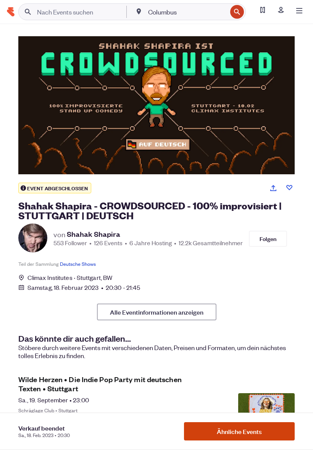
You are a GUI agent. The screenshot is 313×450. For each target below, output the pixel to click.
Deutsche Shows (78, 263)
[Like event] (289, 187)
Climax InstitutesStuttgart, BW (69, 277)
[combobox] (187, 12)
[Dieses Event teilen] (273, 188)
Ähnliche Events (239, 431)
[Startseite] (10, 11)
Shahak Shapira (93, 234)
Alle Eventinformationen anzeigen (156, 312)
